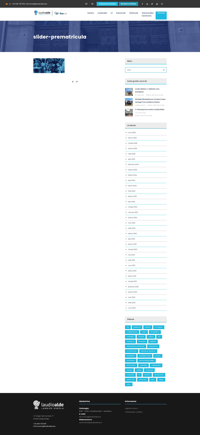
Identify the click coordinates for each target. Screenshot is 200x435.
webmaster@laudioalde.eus (90, 422)
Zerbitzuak (133, 13)
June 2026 (132, 133)
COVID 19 (141, 337)
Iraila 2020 (131, 303)
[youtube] (157, 4)
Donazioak (130, 341)
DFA (159, 337)
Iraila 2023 (131, 191)
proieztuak (142, 379)
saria (152, 379)
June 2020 (132, 308)
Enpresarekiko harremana (148, 14)
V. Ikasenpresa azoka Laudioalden (149, 109)
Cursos (150, 337)
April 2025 (131, 159)
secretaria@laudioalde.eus (90, 417)
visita (129, 384)
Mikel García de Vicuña (155, 95)
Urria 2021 (131, 255)
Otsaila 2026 (132, 143)
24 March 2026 (140, 105)
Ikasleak (158, 356)
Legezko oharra (131, 408)
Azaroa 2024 (132, 170)
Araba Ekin (137, 327)
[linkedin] (147, 4)
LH (112, 13)
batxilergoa (155, 332)
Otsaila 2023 (132, 207)
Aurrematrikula (132, 332)
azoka (144, 332)
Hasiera (90, 13)
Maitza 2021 (132, 271)
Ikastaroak (121, 13)
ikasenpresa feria (144, 356)
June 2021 (131, 265)
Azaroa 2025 (132, 148)
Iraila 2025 (131, 154)
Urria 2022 (131, 223)
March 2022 (132, 244)
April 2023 (131, 202)
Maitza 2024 (132, 175)
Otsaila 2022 (132, 249)
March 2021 (132, 276)
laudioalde (149, 370)
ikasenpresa (131, 356)
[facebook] (142, 4)
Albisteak (161, 13)
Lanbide (138, 370)
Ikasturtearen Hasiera (146, 360)
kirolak (129, 370)
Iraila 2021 (131, 260)
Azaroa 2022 (132, 218)
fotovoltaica (131, 351)
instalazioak (131, 365)
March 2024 (132, 186)
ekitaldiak (142, 341)
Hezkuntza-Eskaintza (148, 351)
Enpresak (153, 341)
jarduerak (143, 365)
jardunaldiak (156, 365)
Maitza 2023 (132, 196)
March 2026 (132, 138)
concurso (130, 337)
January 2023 (133, 212)
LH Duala (147, 375)
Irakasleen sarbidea (107, 4)
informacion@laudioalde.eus (44, 426)
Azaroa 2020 (132, 292)
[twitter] (152, 4)
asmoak (147, 327)
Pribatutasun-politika (133, 412)
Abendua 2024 (133, 164)
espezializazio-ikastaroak (135, 346)
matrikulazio (159, 375)
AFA (128, 327)
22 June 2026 (139, 95)
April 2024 (131, 180)
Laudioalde (102, 13)
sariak (161, 379)
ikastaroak (131, 360)
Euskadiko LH (153, 346)
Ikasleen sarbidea (128, 4)
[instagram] (162, 4)
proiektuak (130, 379)
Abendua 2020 (133, 287)
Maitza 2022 (132, 234)
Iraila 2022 (131, 228)
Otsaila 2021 (132, 281)
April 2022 (131, 239)
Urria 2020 (131, 297)
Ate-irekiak (158, 327)
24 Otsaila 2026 (140, 113)
